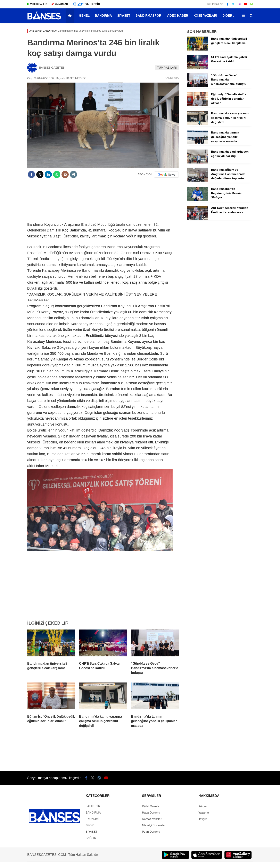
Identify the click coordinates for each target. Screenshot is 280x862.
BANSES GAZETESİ (52, 67)
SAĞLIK (91, 838)
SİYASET (123, 15)
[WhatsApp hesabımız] (251, 4)
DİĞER (227, 15)
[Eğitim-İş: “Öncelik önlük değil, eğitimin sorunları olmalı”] (51, 696)
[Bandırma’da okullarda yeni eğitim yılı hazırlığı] (197, 162)
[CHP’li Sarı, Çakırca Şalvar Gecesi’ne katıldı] (103, 644)
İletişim (202, 819)
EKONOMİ (92, 819)
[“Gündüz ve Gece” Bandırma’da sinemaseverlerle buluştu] (155, 644)
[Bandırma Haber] (44, 19)
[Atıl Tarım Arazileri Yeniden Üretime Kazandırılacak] (197, 218)
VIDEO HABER (177, 15)
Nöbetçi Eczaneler (154, 825)
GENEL (84, 15)
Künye (202, 806)
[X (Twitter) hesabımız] (233, 4)
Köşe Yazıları (205, 15)
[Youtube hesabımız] (245, 4)
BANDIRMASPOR (148, 15)
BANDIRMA (103, 15)
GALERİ (38, 4)
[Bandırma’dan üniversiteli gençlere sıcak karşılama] (51, 644)
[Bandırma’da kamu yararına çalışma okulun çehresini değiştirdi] (103, 696)
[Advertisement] (103, 200)
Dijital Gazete (150, 806)
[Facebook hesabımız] (228, 4)
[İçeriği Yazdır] (73, 174)
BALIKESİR (93, 806)
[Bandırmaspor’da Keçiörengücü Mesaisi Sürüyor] (197, 199)
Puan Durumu (151, 831)
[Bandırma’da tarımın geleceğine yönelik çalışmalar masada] (155, 696)
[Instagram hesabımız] (239, 4)
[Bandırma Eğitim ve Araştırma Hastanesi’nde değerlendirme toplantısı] (197, 180)
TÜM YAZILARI (167, 67)
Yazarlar (203, 812)
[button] (70, 15)
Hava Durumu (151, 812)
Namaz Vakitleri (152, 819)
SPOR (90, 825)
